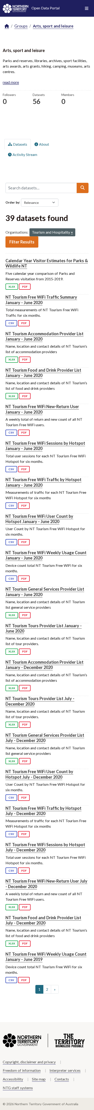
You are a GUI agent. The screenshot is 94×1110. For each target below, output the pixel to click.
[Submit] (83, 188)
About (43, 144)
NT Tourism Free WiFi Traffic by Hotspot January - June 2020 (43, 482)
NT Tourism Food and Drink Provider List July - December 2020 (43, 920)
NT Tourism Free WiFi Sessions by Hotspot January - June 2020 (45, 446)
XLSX (11, 286)
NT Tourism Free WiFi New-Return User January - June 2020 (42, 409)
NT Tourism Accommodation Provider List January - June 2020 (44, 336)
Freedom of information (22, 1070)
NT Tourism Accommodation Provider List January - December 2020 (44, 665)
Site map (39, 1079)
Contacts (62, 1079)
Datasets (19, 144)
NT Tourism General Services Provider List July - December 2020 (44, 738)
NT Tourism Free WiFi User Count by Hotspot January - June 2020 (39, 519)
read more (11, 82)
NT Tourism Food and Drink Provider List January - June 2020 (43, 373)
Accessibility (13, 1079)
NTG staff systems (18, 1087)
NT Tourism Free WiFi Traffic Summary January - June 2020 (41, 300)
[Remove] (72, 233)
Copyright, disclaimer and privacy (29, 1062)
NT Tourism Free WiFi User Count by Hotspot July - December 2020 (39, 774)
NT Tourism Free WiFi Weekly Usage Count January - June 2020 (45, 555)
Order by (12, 202)
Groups (21, 26)
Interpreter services (65, 1070)
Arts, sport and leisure (53, 26)
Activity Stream (24, 154)
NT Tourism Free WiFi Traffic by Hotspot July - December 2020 (43, 811)
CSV (11, 323)
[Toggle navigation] (86, 8)
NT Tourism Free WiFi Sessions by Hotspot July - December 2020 (45, 847)
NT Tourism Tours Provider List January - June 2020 (43, 628)
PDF (25, 286)
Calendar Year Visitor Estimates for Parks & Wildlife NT (46, 263)
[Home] (7, 26)
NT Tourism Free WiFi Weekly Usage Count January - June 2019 (45, 957)
